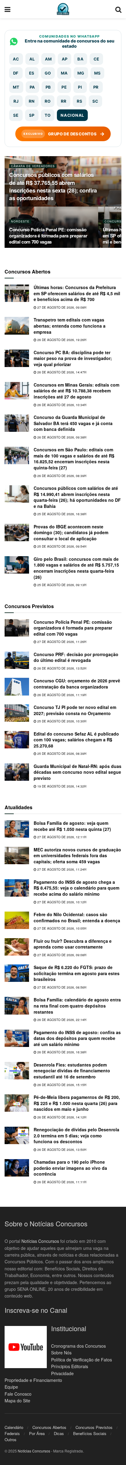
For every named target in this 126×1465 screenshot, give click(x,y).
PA (32, 87)
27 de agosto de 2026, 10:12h (61, 902)
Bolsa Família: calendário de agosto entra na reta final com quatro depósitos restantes (77, 1006)
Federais (12, 1433)
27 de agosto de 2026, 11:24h (61, 869)
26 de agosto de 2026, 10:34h (61, 405)
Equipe (11, 1387)
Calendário (14, 1427)
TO (48, 115)
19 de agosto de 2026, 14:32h (61, 786)
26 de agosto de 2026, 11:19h (61, 695)
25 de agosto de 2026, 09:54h (61, 546)
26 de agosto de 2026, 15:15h (61, 1085)
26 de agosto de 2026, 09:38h (61, 437)
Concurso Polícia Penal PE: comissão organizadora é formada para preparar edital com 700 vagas (48, 235)
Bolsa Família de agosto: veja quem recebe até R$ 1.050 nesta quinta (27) (72, 826)
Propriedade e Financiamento (33, 1380)
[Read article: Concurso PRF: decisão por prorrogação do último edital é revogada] (17, 660)
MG (80, 73)
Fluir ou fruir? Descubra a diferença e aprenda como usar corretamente (73, 944)
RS (80, 101)
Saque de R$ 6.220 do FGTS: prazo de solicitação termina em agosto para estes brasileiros (77, 973)
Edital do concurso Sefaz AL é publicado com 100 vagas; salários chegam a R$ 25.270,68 (76, 740)
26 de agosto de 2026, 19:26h (61, 340)
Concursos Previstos (94, 1427)
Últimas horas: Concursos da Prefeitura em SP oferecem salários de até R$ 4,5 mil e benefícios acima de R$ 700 (77, 293)
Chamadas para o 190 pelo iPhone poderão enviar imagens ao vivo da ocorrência (70, 1168)
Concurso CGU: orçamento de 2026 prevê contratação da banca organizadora (77, 683)
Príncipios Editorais (69, 1366)
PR (96, 87)
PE (64, 87)
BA (80, 59)
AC (16, 59)
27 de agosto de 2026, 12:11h (61, 837)
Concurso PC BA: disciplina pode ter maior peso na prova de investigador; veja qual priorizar (73, 358)
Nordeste (20, 221)
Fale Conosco (18, 1394)
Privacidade (62, 1373)
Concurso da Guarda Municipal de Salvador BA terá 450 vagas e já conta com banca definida (73, 423)
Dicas (59, 1433)
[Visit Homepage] (63, 9)
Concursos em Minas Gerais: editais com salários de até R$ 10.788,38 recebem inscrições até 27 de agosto (76, 391)
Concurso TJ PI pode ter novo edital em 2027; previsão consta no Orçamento (75, 710)
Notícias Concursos (40, 1241)
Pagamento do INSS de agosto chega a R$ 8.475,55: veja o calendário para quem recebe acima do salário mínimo (76, 888)
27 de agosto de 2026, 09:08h (61, 307)
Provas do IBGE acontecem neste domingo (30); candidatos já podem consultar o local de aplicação (71, 532)
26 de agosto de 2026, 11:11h (61, 1182)
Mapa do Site (17, 1400)
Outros (11, 1439)
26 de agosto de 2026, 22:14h (61, 1020)
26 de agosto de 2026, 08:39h (61, 476)
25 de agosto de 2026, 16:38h (61, 514)
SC (95, 101)
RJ (16, 101)
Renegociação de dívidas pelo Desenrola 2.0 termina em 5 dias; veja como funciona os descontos (76, 1135)
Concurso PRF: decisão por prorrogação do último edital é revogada (76, 657)
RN (32, 101)
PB (48, 87)
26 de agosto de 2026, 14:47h (61, 372)
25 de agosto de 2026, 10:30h (61, 721)
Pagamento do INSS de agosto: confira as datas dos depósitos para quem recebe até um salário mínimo (77, 1038)
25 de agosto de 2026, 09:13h (61, 585)
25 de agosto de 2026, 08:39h (61, 753)
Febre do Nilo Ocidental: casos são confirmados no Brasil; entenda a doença (77, 917)
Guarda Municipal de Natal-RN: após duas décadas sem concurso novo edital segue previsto (77, 772)
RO (48, 101)
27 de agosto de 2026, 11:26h (61, 642)
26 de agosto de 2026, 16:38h (61, 1052)
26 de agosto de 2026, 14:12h (61, 1117)
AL (32, 59)
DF (16, 73)
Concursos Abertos (49, 1427)
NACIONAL (72, 115)
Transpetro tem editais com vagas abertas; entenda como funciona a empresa (70, 326)
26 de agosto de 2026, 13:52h (61, 668)
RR (64, 101)
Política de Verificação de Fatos (81, 1360)
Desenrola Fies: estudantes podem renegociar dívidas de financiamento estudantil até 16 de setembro (72, 1071)
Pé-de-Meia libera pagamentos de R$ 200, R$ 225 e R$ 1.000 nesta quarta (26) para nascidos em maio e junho (77, 1103)
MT (16, 87)
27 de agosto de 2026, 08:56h (61, 987)
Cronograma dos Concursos (78, 1346)
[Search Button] (118, 9)
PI (80, 87)
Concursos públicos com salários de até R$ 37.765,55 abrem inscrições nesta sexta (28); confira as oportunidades (53, 186)
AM (48, 59)
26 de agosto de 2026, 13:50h (61, 1149)
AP (65, 59)
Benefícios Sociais (89, 1433)
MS (97, 73)
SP (32, 115)
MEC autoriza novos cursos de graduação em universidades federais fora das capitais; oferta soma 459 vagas (77, 855)
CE (96, 59)
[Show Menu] (7, 9)
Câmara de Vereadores (33, 166)
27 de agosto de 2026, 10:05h (61, 928)
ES (32, 73)
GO (48, 73)
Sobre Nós (61, 1352)
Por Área (37, 1433)
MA (64, 73)
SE (16, 115)
